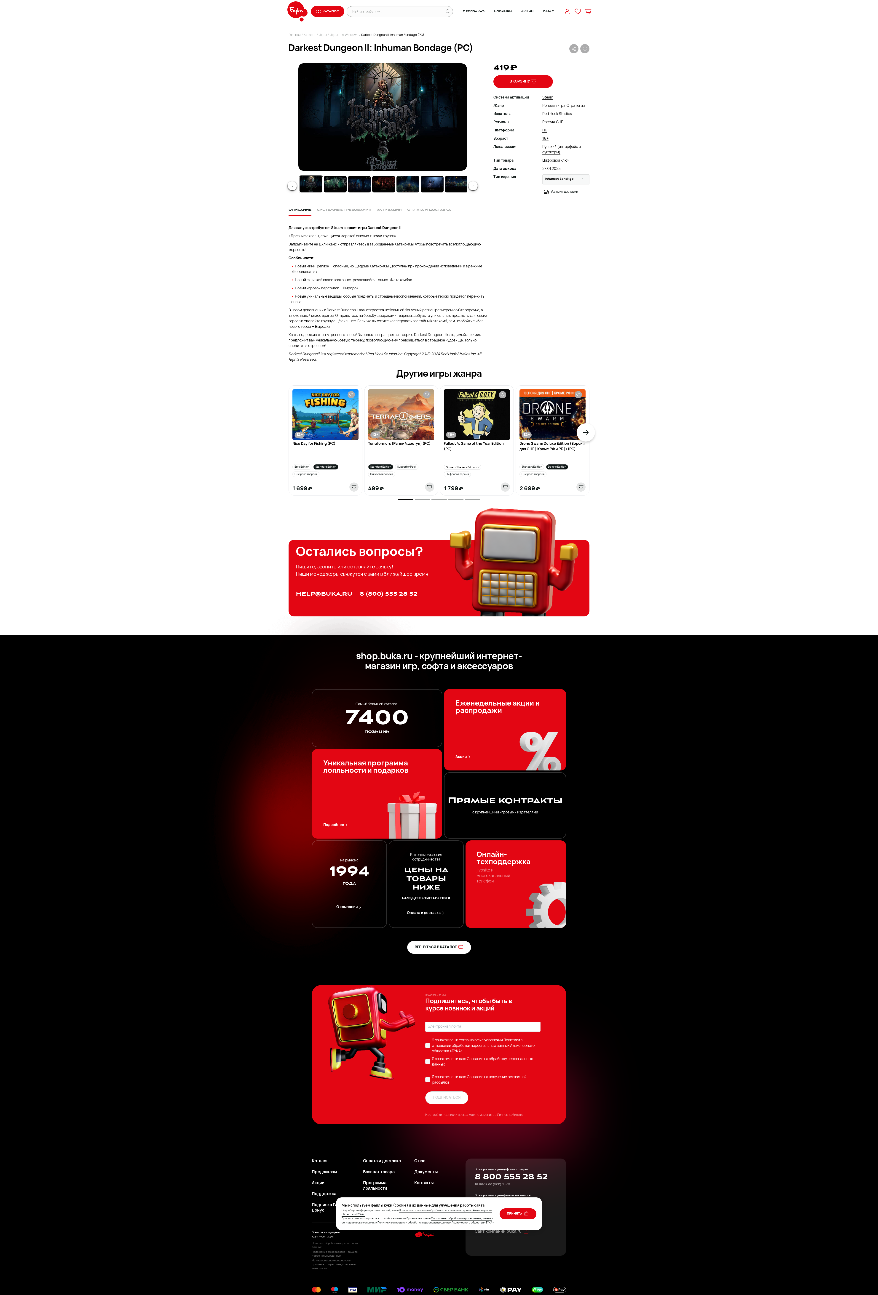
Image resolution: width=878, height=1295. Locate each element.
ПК (544, 130)
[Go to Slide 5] (407, 184)
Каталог (310, 35)
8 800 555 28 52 (511, 1176)
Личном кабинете (510, 1115)
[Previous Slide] (292, 185)
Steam (547, 97)
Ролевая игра (553, 106)
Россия (548, 122)
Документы (426, 1172)
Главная (295, 35)
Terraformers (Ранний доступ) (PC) (399, 444)
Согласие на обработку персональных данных (461, 1218)
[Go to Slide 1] (311, 184)
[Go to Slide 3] (359, 184)
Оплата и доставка (424, 913)
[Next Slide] (473, 185)
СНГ (559, 122)
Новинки (503, 11)
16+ (545, 139)
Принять (514, 1213)
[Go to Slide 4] (383, 184)
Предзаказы (324, 1172)
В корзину (520, 81)
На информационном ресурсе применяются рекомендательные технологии (334, 1264)
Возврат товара (379, 1172)
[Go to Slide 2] (335, 184)
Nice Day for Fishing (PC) (313, 444)
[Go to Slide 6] (432, 184)
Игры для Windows (344, 35)
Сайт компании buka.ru (498, 1232)
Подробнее (333, 825)
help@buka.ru (324, 594)
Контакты (424, 1183)
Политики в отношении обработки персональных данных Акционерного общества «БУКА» (483, 1046)
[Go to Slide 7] (456, 184)
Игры (323, 35)
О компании (347, 907)
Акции (527, 11)
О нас (548, 11)
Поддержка (324, 1194)
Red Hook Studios (557, 114)
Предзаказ (474, 11)
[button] (382, 117)
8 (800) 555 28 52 (389, 594)
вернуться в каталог (436, 947)
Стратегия (576, 106)
